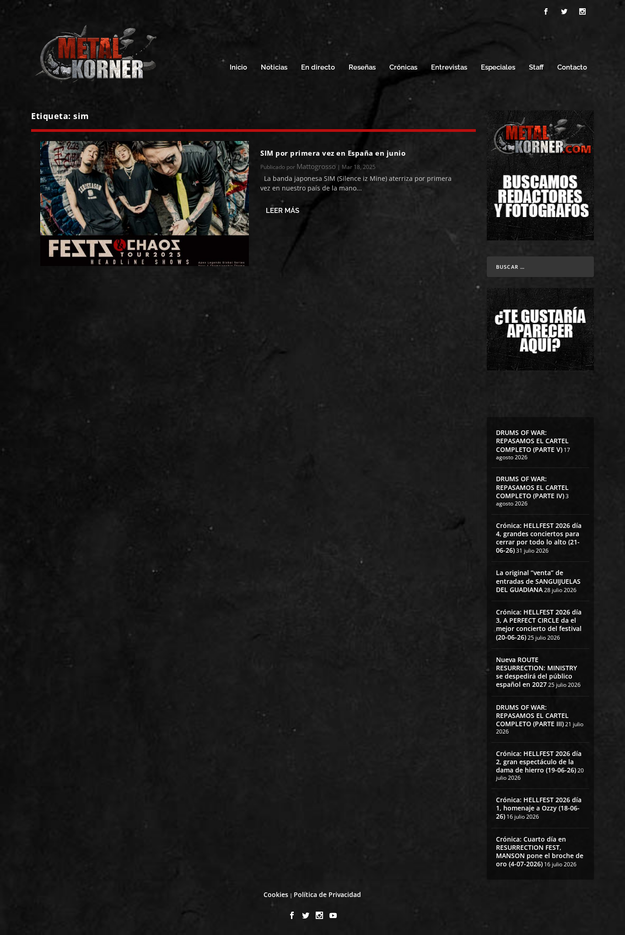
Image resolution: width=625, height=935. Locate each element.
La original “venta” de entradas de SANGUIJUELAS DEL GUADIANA (538, 580)
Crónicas (403, 67)
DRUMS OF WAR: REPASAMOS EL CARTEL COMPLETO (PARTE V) (532, 440)
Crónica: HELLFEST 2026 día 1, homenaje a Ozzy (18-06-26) (539, 808)
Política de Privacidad (327, 894)
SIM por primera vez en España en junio (332, 153)
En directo (318, 67)
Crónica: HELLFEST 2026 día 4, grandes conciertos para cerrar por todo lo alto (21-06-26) (539, 538)
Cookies (276, 894)
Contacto (572, 67)
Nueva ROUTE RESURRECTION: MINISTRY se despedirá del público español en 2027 (536, 672)
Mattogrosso (316, 166)
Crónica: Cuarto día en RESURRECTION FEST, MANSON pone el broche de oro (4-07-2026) (539, 852)
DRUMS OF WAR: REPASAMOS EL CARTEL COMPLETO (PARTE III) (532, 715)
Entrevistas (449, 67)
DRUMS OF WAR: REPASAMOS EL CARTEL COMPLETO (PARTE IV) (532, 487)
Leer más (282, 211)
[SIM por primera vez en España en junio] (144, 203)
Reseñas (362, 67)
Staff (536, 67)
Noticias (274, 67)
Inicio (238, 67)
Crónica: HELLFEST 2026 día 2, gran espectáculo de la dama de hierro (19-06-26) (539, 761)
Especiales (498, 67)
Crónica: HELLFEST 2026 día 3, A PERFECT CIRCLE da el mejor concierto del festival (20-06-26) (539, 624)
